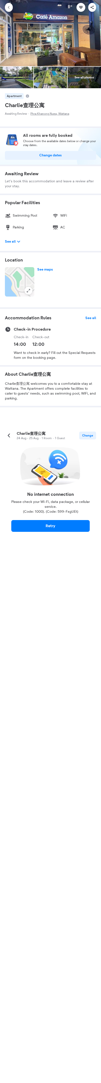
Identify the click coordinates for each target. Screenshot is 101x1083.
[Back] (9, 7)
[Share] (92, 7)
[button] (19, 282)
